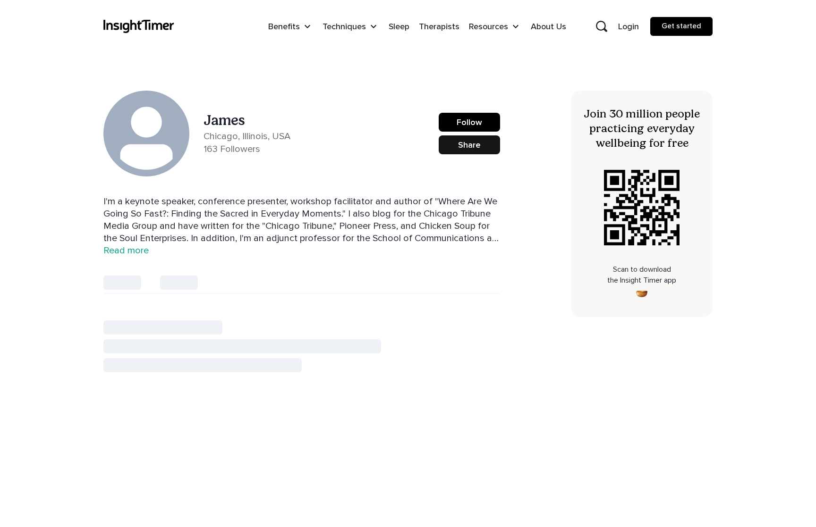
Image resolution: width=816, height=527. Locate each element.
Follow (469, 122)
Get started (681, 26)
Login (628, 26)
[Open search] (601, 26)
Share (469, 145)
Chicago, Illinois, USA (247, 136)
